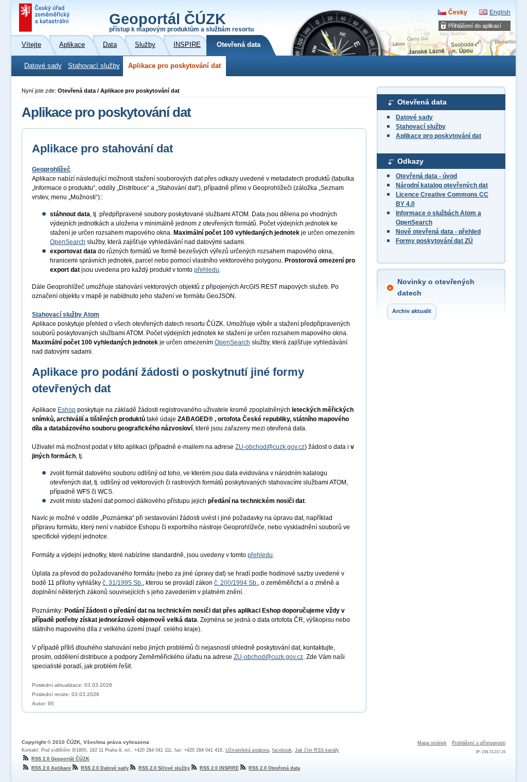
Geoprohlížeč (51, 169)
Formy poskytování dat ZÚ (434, 241)
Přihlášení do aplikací (474, 26)
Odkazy (410, 161)
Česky (457, 12)
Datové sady (43, 65)
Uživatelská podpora (247, 750)
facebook (282, 750)
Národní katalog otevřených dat (442, 185)
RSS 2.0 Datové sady (105, 768)
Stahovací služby (94, 65)
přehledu (206, 269)
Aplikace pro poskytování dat (174, 65)
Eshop (67, 409)
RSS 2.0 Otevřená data (274, 768)
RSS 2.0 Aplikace (51, 768)
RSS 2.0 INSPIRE (219, 768)
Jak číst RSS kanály (317, 750)
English (500, 12)
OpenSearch (67, 242)
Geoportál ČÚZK (181, 21)
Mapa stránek (432, 742)
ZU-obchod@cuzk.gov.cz (270, 446)
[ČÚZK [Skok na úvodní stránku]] (45, 17)
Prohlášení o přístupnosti (478, 742)
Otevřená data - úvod (426, 176)
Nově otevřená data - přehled (438, 231)
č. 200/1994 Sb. (236, 582)
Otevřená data (422, 102)
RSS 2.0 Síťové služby (164, 768)
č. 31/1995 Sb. (122, 582)
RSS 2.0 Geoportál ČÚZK (60, 758)
